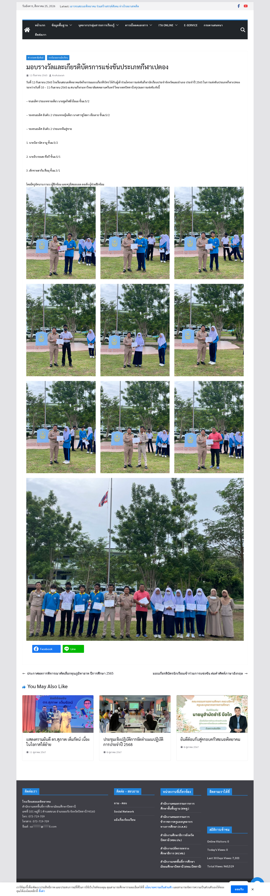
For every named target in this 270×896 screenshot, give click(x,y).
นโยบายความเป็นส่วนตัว (159, 887)
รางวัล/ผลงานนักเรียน (58, 57)
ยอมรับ (239, 889)
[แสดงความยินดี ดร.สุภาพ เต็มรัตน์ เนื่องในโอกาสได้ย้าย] (57, 698)
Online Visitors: (217, 841)
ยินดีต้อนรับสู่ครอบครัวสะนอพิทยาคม (210, 739)
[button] (70, 25)
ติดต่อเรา (40, 34)
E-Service (190, 25)
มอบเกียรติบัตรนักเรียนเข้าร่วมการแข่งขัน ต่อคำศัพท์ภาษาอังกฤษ (198, 673)
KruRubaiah (58, 75)
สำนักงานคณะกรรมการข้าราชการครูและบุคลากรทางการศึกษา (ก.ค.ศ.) (176, 821)
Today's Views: (216, 849)
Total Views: (215, 866)
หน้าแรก (40, 25)
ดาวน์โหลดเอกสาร (136, 25)
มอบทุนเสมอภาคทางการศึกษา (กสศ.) (91, 6)
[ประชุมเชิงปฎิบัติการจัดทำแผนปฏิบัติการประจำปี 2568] (135, 698)
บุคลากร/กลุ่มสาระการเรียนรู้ (96, 25)
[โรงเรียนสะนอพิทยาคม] (27, 30)
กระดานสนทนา (213, 25)
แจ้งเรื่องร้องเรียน (124, 819)
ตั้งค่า (42, 891)
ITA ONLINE (166, 25)
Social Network (124, 811)
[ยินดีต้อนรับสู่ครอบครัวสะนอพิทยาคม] (212, 698)
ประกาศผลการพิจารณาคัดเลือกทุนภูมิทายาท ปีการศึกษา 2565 (70, 673)
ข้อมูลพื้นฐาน (60, 25)
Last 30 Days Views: (219, 858)
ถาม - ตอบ (120, 803)
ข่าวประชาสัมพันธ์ (35, 57)
